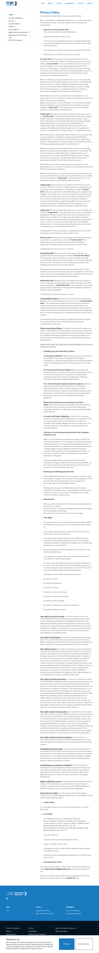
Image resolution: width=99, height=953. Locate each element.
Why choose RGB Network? (45, 913)
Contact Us (70, 878)
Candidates (70, 907)
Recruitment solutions (43, 910)
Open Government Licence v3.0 (65, 928)
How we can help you (73, 910)
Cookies (31, 928)
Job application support (74, 913)
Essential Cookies (84, 944)
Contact (90, 3)
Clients (38, 907)
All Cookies (66, 944)
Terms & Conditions (12, 928)
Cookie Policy (40, 946)
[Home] (11, 3)
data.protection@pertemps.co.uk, (58, 869)
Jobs (7, 907)
